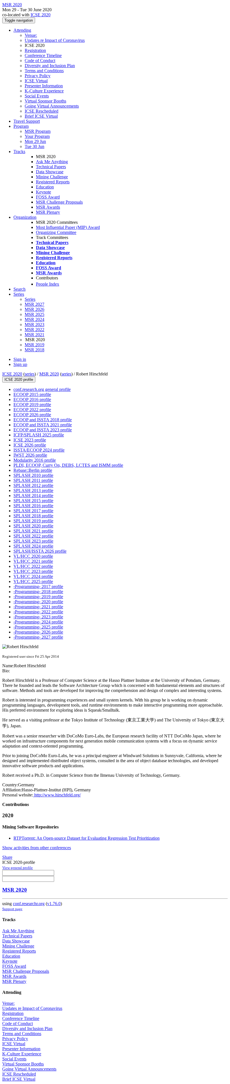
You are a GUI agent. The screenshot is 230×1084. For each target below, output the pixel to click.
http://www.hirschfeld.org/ (57, 794)
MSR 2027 (34, 304)
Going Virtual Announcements (52, 106)
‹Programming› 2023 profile (38, 616)
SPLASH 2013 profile (33, 490)
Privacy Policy (37, 75)
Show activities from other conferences (36, 847)
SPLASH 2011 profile (33, 480)
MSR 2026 (34, 309)
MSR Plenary (48, 212)
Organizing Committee (56, 232)
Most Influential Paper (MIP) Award (68, 227)
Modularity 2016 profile (34, 460)
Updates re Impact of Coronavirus (55, 40)
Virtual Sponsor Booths (45, 101)
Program (21, 126)
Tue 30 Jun (34, 146)
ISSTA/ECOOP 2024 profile (39, 450)
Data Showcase (49, 171)
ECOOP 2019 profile (32, 404)
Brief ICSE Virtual (41, 116)
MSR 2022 (34, 329)
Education (45, 187)
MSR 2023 (34, 324)
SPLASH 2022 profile (33, 536)
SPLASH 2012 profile (33, 485)
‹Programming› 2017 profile (38, 586)
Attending (22, 30)
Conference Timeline (43, 55)
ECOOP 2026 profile (32, 414)
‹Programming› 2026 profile (38, 632)
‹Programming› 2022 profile (38, 611)
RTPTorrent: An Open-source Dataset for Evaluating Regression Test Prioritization (86, 838)
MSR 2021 (34, 334)
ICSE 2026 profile (29, 445)
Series (30, 299)
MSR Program (37, 131)
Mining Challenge (52, 176)
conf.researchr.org (29, 903)
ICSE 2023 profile (29, 440)
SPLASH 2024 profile (33, 546)
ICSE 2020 (40, 14)
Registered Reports (53, 181)
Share (7, 857)
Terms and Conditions (44, 70)
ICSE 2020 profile (18, 379)
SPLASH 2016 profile (33, 505)
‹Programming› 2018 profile (38, 591)
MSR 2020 (49, 374)
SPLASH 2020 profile (33, 525)
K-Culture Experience (44, 90)
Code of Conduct (40, 60)
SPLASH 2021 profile (33, 531)
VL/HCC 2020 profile (33, 556)
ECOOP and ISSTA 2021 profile (42, 424)
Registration (35, 50)
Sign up (20, 364)
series (29, 374)
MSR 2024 (34, 319)
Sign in (19, 359)
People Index (47, 284)
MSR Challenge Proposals (59, 202)
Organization (24, 217)
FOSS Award (48, 197)
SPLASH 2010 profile (33, 475)
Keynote (43, 192)
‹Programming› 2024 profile (38, 622)
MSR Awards (48, 207)
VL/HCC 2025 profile (33, 581)
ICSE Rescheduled (41, 111)
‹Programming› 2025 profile (38, 627)
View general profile (17, 868)
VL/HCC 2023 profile (33, 571)
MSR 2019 (34, 344)
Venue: (31, 35)
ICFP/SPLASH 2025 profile (38, 434)
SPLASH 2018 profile (33, 515)
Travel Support (26, 121)
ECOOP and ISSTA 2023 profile (42, 429)
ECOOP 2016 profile (32, 399)
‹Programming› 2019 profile (38, 596)
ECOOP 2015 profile (32, 394)
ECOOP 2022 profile (32, 409)
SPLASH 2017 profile (33, 510)
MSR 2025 (34, 314)
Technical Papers (51, 166)
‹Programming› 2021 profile (38, 606)
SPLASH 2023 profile (33, 541)
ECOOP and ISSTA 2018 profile (42, 419)
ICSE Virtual (36, 80)
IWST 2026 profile (30, 455)
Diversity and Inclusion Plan (50, 65)
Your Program (37, 136)
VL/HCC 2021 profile (33, 561)
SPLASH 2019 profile (33, 520)
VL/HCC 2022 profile (33, 566)
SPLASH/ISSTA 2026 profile (39, 551)
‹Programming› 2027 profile (38, 637)
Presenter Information (44, 85)
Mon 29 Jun (35, 141)
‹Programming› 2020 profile (38, 601)
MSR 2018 (34, 349)
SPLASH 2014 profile (33, 495)
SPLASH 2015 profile (33, 500)
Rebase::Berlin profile (32, 470)
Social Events (37, 96)
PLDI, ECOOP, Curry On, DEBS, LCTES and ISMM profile (68, 465)
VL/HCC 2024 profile (33, 576)
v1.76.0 (54, 903)
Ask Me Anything (52, 161)
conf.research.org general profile (42, 389)
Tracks (19, 151)
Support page (12, 909)
